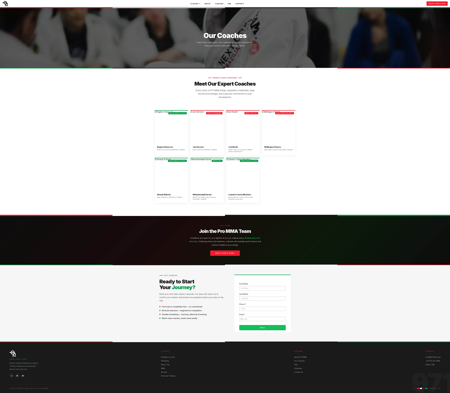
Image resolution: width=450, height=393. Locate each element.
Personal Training (168, 376)
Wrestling (165, 361)
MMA (163, 368)
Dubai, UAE (430, 365)
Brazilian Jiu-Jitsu (168, 357)
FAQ (229, 4)
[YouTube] (23, 376)
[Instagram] (11, 376)
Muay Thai (165, 365)
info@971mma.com (433, 357)
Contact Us (298, 372)
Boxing (164, 372)
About (207, 4)
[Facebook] (17, 376)
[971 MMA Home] (5, 3)
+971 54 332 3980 (433, 361)
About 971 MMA (300, 357)
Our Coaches (299, 361)
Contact (239, 4)
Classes (194, 4)
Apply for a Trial (225, 253)
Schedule (298, 368)
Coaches (219, 4)
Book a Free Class (437, 3)
